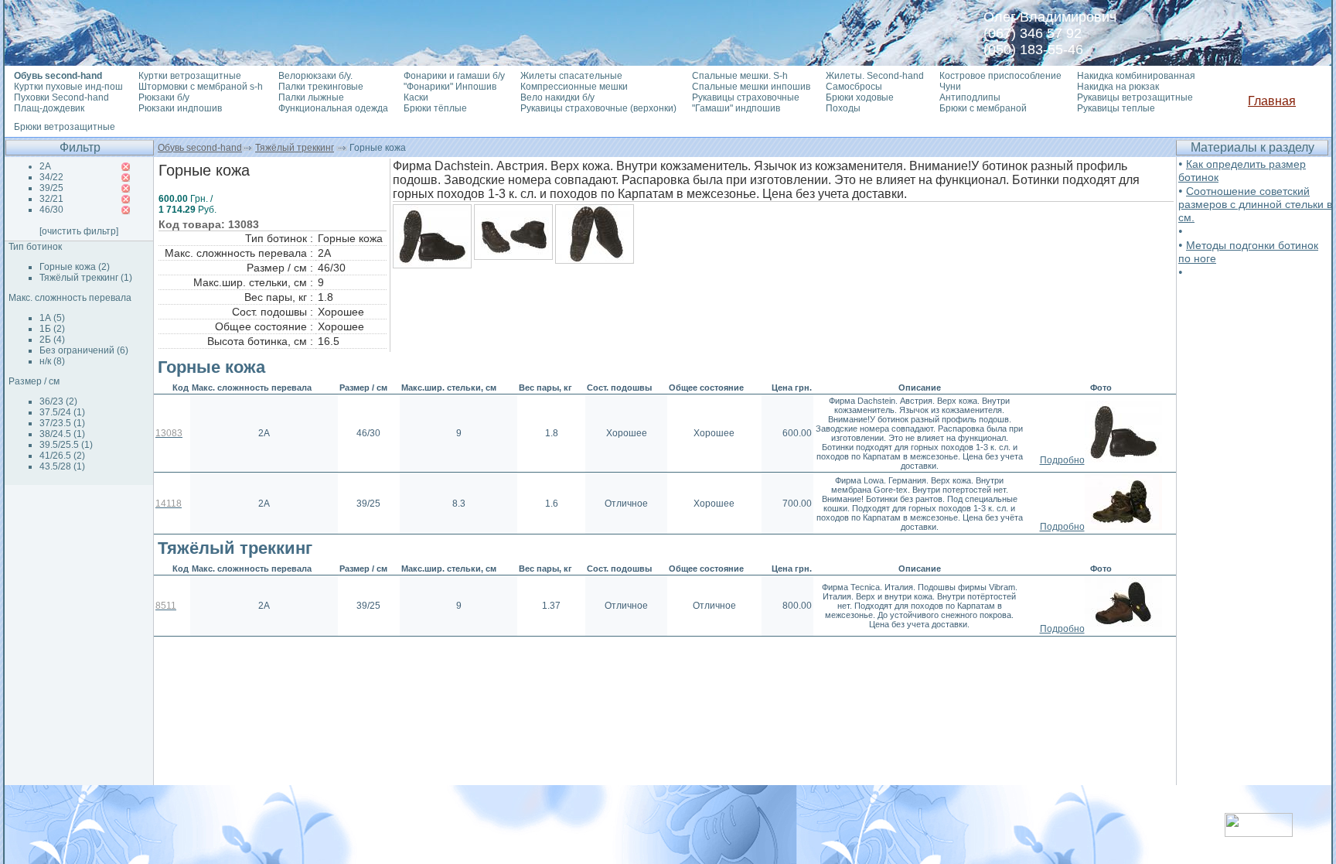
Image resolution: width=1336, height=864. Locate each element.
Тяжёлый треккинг (294, 147)
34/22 (51, 177)
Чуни (950, 86)
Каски (416, 97)
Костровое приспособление (1000, 75)
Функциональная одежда (333, 108)
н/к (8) (52, 361)
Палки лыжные (311, 97)
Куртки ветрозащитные (189, 75)
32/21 (51, 198)
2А (45, 166)
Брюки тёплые (435, 108)
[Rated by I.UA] (1259, 832)
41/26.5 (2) (62, 455)
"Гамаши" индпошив (736, 108)
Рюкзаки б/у (163, 97)
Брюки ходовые (860, 97)
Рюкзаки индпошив (180, 108)
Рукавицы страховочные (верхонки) (598, 108)
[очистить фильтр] (78, 231)
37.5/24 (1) (62, 412)
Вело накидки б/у (557, 97)
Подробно (1062, 460)
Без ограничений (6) (83, 350)
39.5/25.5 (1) (66, 444)
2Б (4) (52, 339)
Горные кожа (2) (74, 266)
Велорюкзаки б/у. (315, 75)
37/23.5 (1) (62, 423)
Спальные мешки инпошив (751, 86)
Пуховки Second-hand (61, 97)
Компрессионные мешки (574, 86)
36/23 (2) (58, 401)
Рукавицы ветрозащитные (1135, 97)
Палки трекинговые (320, 86)
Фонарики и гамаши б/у (454, 75)
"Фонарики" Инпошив (450, 86)
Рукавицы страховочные (745, 97)
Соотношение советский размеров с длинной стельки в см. (1255, 204)
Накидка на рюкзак (1118, 86)
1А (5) (52, 317)
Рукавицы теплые (1116, 108)
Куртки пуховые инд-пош (68, 86)
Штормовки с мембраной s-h (200, 86)
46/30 (51, 209)
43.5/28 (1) (62, 466)
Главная (1272, 101)
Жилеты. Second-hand (875, 75)
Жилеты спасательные (571, 75)
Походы (843, 108)
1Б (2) (52, 328)
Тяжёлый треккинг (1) (85, 277)
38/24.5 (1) (62, 434)
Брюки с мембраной (983, 108)
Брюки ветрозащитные (64, 126)
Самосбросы (854, 86)
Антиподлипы (969, 97)
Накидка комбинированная (1136, 75)
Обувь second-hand (200, 147)
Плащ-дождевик (49, 108)
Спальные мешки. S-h (740, 75)
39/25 (51, 188)
